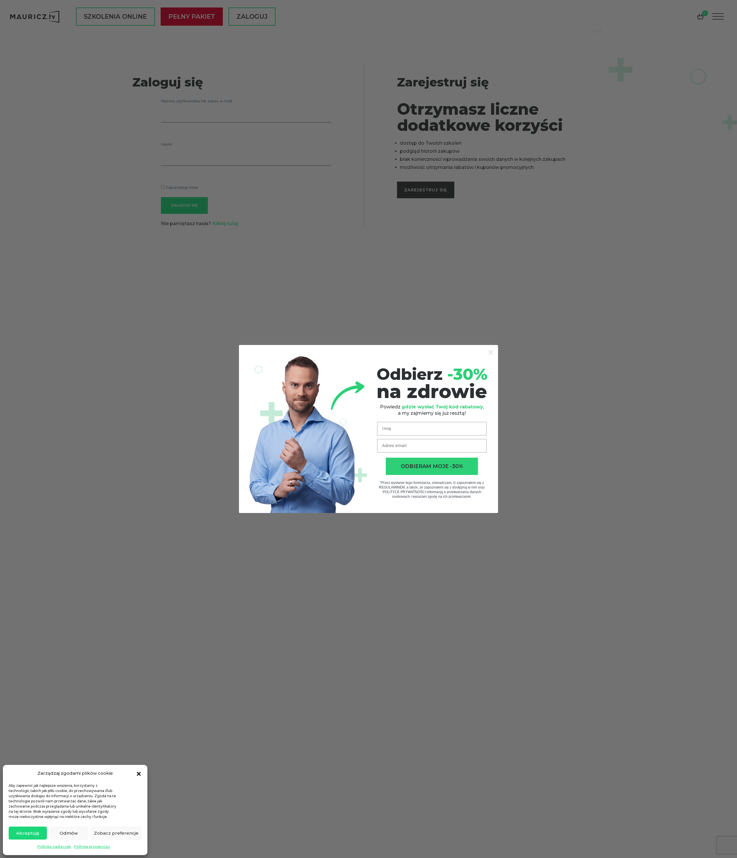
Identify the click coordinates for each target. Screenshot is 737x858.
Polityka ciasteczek (54, 846)
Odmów (69, 833)
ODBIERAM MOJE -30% (432, 466)
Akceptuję (27, 833)
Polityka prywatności (92, 846)
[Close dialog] (491, 352)
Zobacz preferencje (116, 833)
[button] (139, 773)
